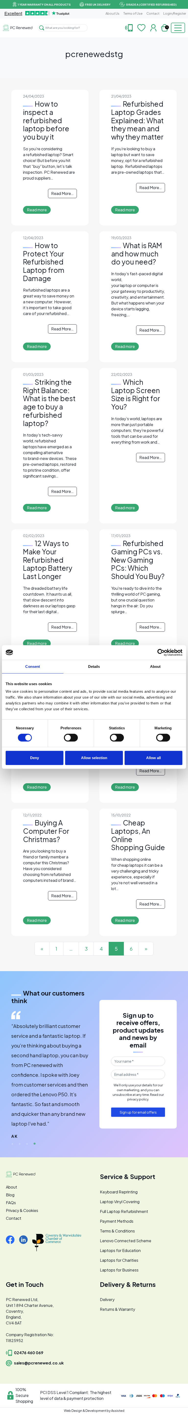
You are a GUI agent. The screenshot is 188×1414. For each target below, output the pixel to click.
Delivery (107, 1299)
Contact (152, 13)
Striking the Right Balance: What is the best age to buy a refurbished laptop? (49, 402)
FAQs (11, 1202)
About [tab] (155, 666)
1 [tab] (12, 1143)
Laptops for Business (119, 1269)
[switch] (71, 738)
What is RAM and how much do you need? (136, 253)
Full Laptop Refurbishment (124, 1211)
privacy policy (137, 1099)
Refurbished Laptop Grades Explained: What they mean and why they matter (137, 120)
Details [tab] (94, 666)
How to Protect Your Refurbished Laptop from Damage (43, 262)
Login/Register (174, 13)
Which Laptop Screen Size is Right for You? (135, 394)
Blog (10, 1194)
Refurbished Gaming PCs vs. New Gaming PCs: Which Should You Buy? (137, 559)
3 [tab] (27, 1143)
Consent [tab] (32, 666)
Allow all (153, 758)
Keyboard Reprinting (119, 1191)
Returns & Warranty (117, 1309)
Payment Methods (116, 1221)
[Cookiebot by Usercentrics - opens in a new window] (161, 652)
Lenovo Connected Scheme (125, 1240)
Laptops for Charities (119, 1260)
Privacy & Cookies (22, 1210)
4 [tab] (34, 1143)
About (11, 1187)
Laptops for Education (120, 1250)
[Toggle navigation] (178, 28)
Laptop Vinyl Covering (120, 1201)
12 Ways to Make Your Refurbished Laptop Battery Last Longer (47, 559)
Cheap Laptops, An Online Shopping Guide (138, 835)
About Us (112, 13)
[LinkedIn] (25, 1239)
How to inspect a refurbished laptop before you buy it (46, 120)
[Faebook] (12, 1239)
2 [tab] (19, 1143)
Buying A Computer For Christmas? (46, 830)
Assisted (117, 1411)
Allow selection (94, 758)
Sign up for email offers (138, 1112)
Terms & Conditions (117, 1230)
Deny (34, 758)
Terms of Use (132, 13)
